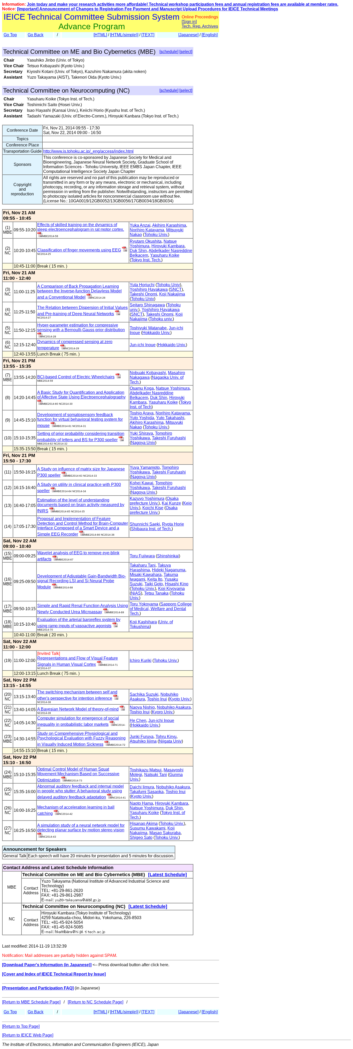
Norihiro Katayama (147, 230)
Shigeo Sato (141, 837)
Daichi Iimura (142, 787)
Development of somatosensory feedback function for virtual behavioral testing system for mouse (80, 420)
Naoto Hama (141, 803)
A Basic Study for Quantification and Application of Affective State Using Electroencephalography (81, 394)
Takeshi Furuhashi (169, 438)
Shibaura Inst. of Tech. (151, 529)
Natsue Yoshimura (173, 388)
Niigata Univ (170, 741)
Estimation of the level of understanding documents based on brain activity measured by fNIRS (80, 505)
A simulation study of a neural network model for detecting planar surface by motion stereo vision (81, 827)
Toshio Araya (142, 413)
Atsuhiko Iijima (143, 741)
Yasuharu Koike (164, 255)
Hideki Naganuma (168, 570)
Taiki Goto (153, 584)
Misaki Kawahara (146, 574)
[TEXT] (147, 35)
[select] (185, 51)
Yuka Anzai (140, 225)
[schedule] (168, 51)
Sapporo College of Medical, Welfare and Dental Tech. (161, 609)
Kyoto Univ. (179, 699)
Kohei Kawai (141, 483)
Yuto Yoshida (142, 418)
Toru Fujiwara (142, 556)
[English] (210, 35)
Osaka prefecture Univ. (154, 500)
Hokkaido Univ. (156, 332)
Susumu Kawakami (147, 828)
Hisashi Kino (176, 584)
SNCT (176, 289)
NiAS (136, 593)
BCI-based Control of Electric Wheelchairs (75, 377)
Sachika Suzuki (144, 694)
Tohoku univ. (161, 319)
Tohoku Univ (168, 285)
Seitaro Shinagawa (147, 305)
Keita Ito (154, 579)
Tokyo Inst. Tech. (146, 260)
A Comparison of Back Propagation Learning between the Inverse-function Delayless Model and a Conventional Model (79, 291)
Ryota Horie (173, 524)
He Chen (138, 720)
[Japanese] (188, 35)
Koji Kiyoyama (171, 588)
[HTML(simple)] (124, 35)
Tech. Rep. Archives (200, 26)
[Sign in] (189, 21)
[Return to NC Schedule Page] (95, 1002)
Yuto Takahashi (170, 418)
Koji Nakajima (172, 294)
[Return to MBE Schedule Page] (31, 1002)
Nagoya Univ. (143, 492)
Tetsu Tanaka (156, 593)
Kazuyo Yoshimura (147, 498)
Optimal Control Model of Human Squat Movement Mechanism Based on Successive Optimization (78, 774)
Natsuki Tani (155, 774)
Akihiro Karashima (169, 225)
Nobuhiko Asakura (174, 707)
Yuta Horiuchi (142, 285)
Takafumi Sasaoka (147, 791)
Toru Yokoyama (144, 604)
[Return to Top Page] (21, 1026)
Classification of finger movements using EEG (79, 250)
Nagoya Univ (143, 442)
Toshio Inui (157, 699)
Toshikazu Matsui (146, 770)
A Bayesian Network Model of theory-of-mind (78, 709)
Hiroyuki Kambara (168, 246)
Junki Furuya (142, 736)
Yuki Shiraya (141, 433)
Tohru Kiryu (166, 736)
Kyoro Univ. (162, 712)
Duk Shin (138, 250)
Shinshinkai (168, 556)
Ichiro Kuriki (140, 660)
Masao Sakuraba (165, 833)
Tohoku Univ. (156, 234)
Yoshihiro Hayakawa (149, 289)
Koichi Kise (152, 508)
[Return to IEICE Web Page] (27, 1035)
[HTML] (100, 35)
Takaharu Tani (143, 565)
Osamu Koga (142, 388)
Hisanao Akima (144, 823)
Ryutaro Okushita (146, 241)
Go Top (10, 35)
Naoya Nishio (142, 707)
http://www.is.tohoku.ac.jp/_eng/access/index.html (88, 151)
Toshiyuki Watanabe (148, 328)
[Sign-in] (39, 235)
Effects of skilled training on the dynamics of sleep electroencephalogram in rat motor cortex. (80, 227)
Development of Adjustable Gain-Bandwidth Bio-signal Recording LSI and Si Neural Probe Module (81, 581)
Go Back (35, 35)
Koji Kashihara (143, 622)
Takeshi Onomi (143, 294)
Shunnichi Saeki (145, 524)
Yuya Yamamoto (145, 467)
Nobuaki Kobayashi (148, 373)
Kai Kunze (171, 503)
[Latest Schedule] (167, 874)
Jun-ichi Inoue (143, 345)
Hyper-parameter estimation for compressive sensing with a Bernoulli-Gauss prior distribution (81, 327)
